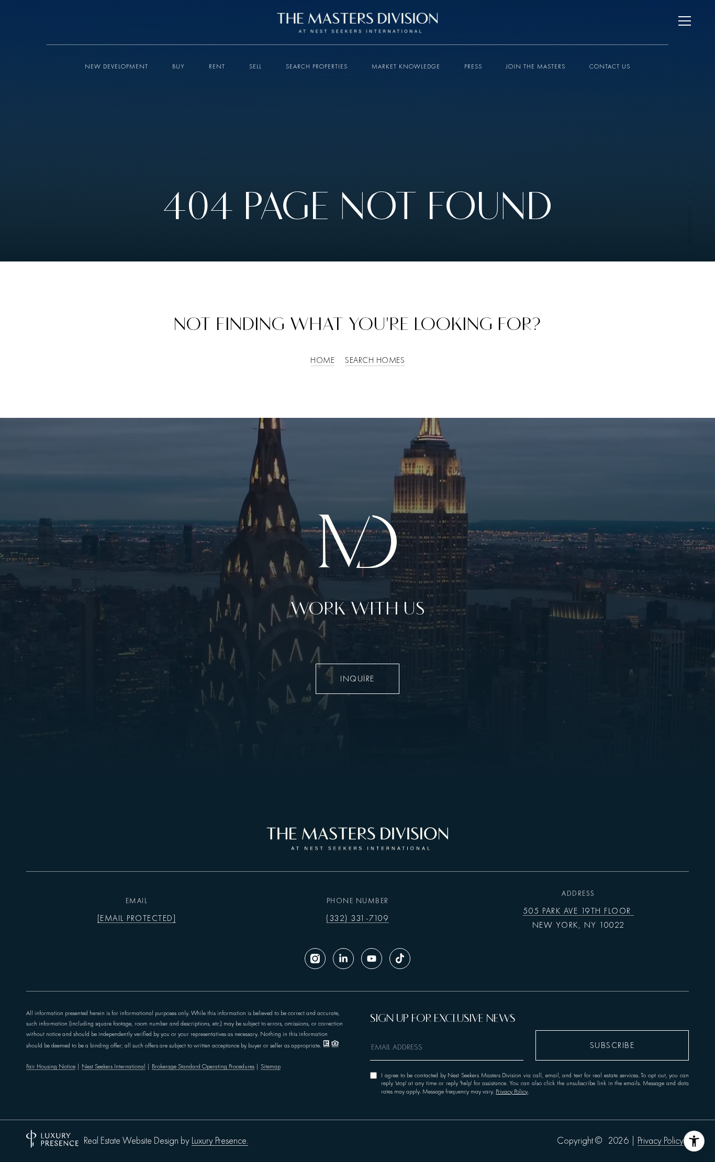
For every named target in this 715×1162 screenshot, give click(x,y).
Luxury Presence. (220, 1141)
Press (473, 66)
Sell (255, 66)
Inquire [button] (357, 678)
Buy (178, 66)
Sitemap (271, 1066)
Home (322, 360)
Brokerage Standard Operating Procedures (203, 1066)
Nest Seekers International (114, 1066)
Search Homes (375, 360)
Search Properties (317, 66)
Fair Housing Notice (50, 1066)
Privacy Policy (512, 1091)
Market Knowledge (406, 66)
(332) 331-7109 (357, 918)
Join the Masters (535, 66)
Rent (217, 66)
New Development (116, 66)
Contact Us (609, 66)
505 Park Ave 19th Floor (578, 911)
